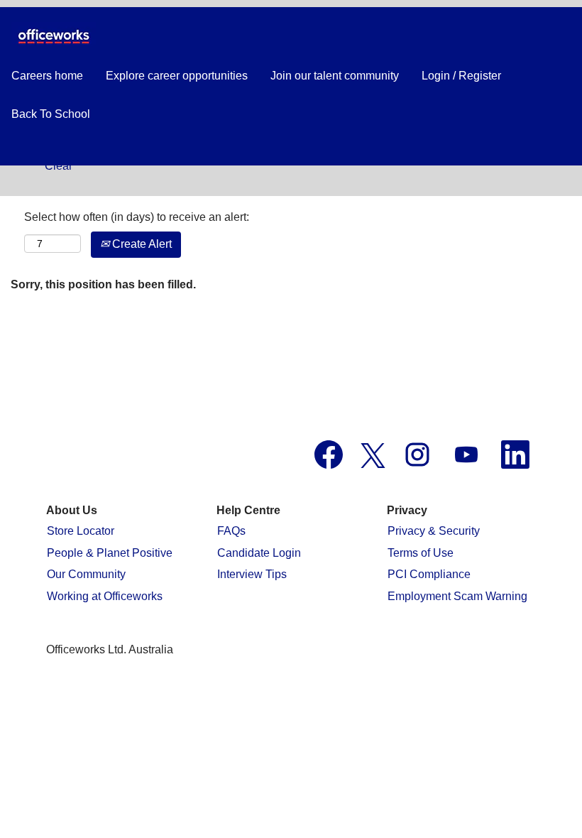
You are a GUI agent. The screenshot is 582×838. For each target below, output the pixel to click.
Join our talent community (334, 76)
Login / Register (461, 76)
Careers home (47, 76)
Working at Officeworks (105, 596)
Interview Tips (252, 574)
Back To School (50, 114)
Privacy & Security (434, 531)
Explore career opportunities (177, 76)
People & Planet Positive (109, 553)
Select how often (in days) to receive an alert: (136, 217)
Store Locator (80, 531)
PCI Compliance (429, 574)
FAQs (231, 531)
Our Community (86, 574)
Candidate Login (259, 553)
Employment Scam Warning (457, 596)
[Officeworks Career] (54, 36)
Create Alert (140, 244)
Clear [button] (58, 166)
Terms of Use (421, 553)
